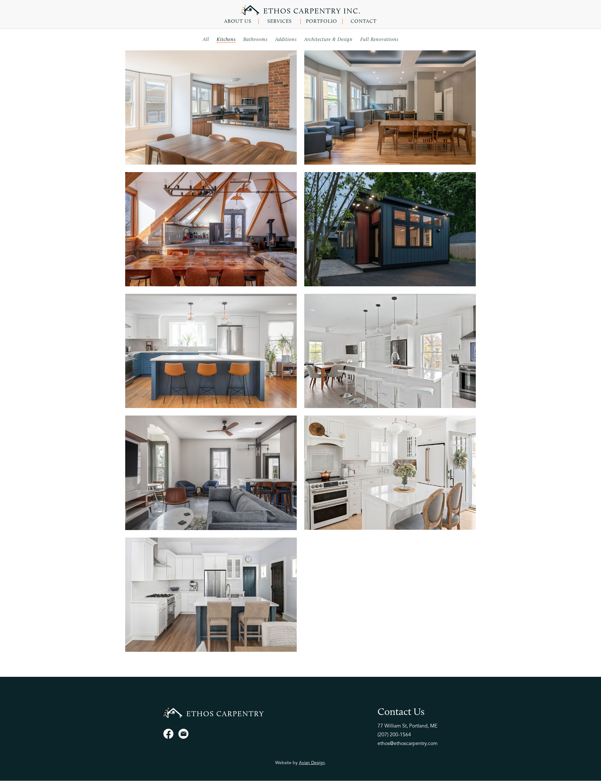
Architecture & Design (328, 39)
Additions (286, 39)
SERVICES (279, 21)
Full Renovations (379, 39)
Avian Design (312, 763)
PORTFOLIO (321, 21)
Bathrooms (255, 39)
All (206, 39)
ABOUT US (237, 21)
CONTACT (364, 21)
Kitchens (226, 39)
